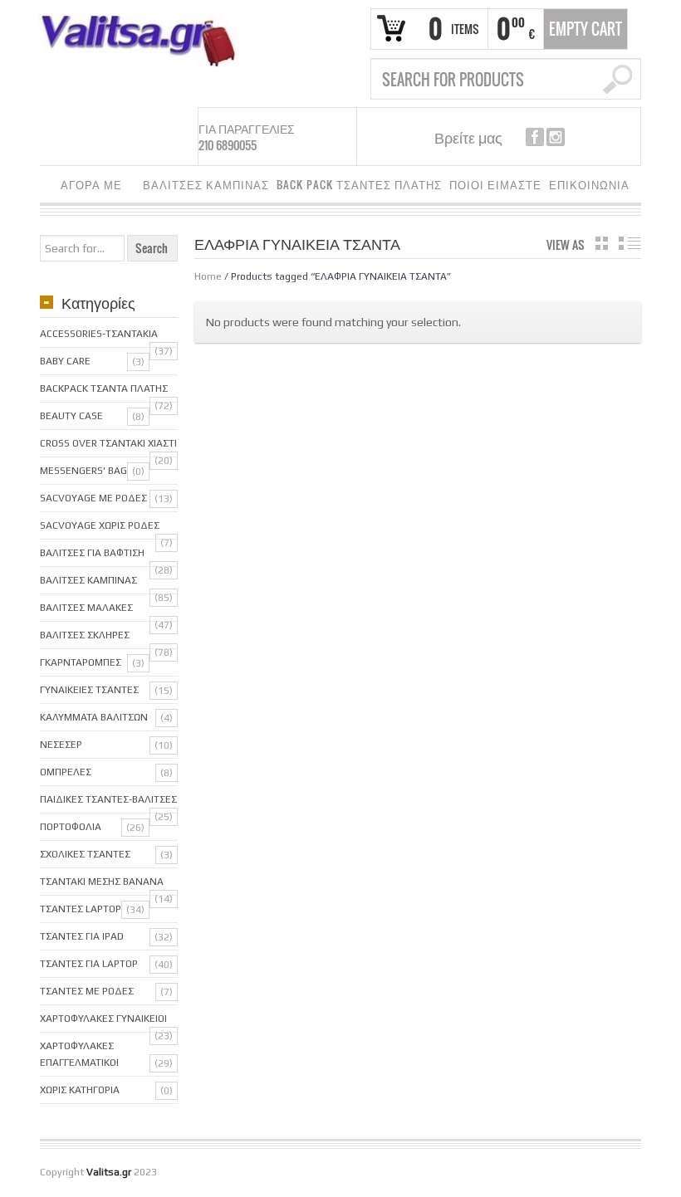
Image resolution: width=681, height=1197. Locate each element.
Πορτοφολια (70, 827)
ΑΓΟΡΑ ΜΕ (88, 187)
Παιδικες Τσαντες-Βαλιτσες (108, 799)
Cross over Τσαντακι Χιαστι (108, 443)
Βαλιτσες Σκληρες (85, 635)
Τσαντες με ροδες (87, 991)
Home (208, 276)
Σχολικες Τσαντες (85, 854)
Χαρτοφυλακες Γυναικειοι (103, 1018)
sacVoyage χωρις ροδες (99, 525)
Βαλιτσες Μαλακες (86, 607)
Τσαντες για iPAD (82, 936)
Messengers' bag (83, 470)
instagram (555, 137)
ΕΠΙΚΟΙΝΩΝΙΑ (589, 185)
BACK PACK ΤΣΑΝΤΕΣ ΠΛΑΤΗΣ (359, 185)
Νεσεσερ (61, 744)
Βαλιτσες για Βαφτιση (92, 553)
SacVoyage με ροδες (93, 498)
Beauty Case (71, 416)
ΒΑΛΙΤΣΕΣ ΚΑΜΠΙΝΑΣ (206, 185)
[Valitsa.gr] (145, 39)
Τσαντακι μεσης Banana (102, 881)
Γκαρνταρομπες (80, 662)
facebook (535, 137)
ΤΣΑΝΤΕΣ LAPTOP (80, 909)
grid (601, 243)
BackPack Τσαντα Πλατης (104, 388)
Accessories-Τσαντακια (99, 334)
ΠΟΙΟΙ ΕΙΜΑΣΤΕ (495, 185)
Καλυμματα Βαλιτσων (94, 717)
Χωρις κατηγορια (80, 1090)
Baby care (65, 361)
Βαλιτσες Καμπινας (88, 580)
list (630, 243)
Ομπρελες (65, 772)
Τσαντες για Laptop (89, 964)
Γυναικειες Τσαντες (89, 690)
